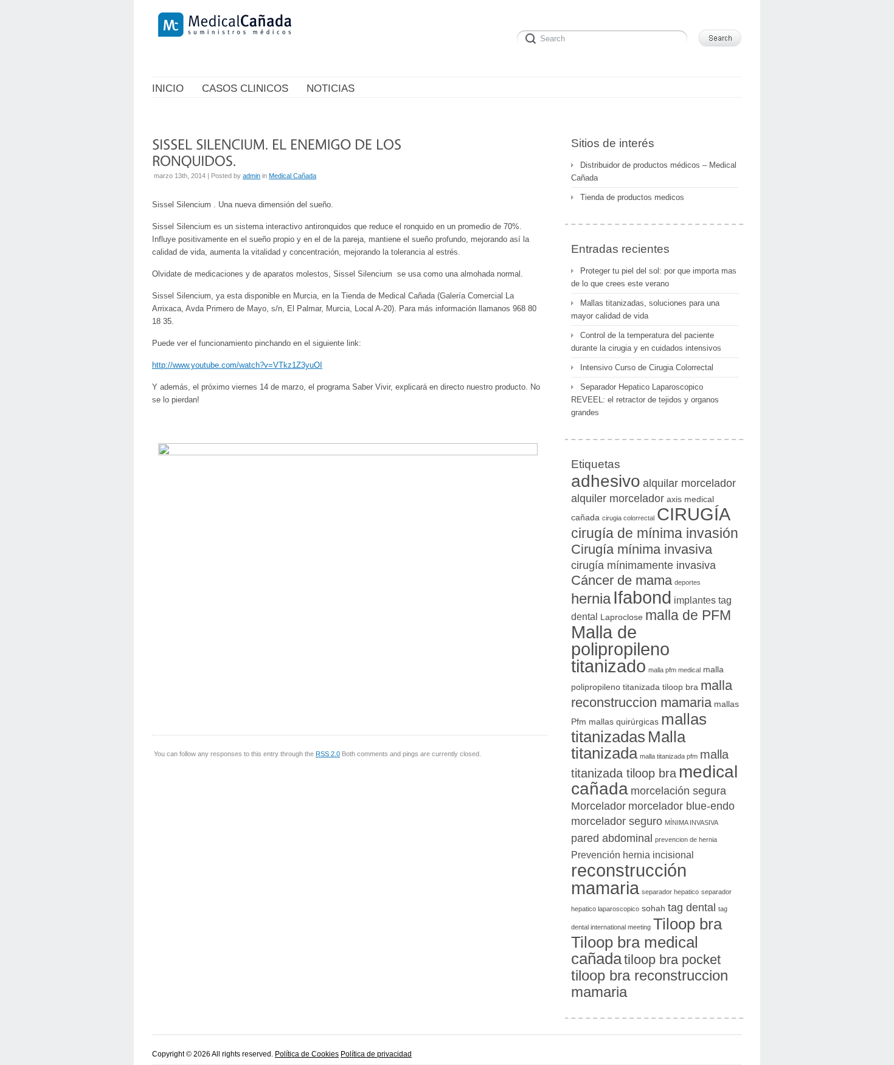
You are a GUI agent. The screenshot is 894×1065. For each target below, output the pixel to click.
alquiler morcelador (617, 498)
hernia (591, 598)
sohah (653, 908)
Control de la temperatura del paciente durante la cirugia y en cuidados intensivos (646, 342)
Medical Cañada (292, 175)
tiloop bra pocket (672, 959)
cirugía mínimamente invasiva (643, 565)
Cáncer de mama (621, 580)
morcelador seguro (616, 821)
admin (251, 175)
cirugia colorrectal (628, 518)
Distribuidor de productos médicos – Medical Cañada (653, 171)
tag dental (692, 907)
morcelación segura (678, 790)
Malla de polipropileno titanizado (620, 649)
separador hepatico (670, 891)
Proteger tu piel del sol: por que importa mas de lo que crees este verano (653, 277)
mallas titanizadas (639, 728)
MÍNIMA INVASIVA (691, 822)
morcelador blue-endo (681, 805)
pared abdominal (612, 838)
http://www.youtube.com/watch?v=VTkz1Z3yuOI (237, 365)
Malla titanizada (628, 745)
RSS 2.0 (328, 753)
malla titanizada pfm (669, 756)
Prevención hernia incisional (632, 854)
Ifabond (642, 597)
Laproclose (621, 617)
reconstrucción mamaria (629, 879)
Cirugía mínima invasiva (641, 549)
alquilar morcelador (689, 483)
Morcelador (598, 805)
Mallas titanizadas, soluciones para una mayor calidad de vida (645, 309)
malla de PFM (688, 615)
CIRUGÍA (693, 514)
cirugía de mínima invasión (654, 533)
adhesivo (605, 481)
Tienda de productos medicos (632, 197)
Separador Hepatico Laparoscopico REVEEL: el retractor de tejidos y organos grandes (645, 399)
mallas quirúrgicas (624, 721)
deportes (687, 582)
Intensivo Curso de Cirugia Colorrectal (646, 367)
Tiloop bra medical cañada (634, 950)
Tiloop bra (687, 923)
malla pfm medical (674, 670)
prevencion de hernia (686, 839)
